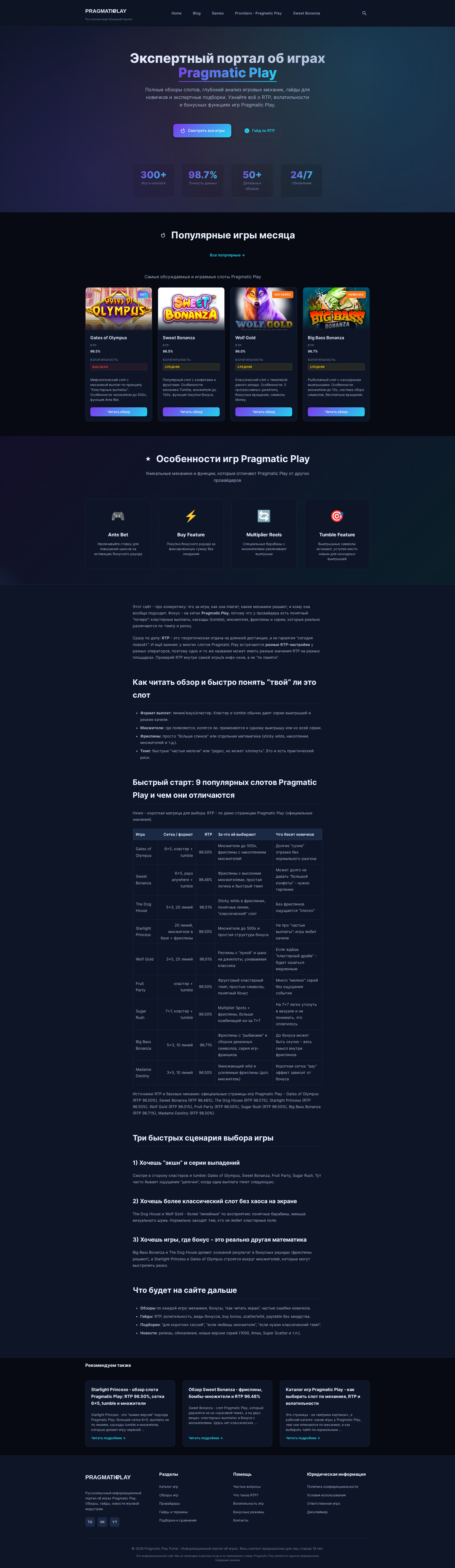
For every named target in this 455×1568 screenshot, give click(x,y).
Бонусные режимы (248, 1512)
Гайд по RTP (263, 130)
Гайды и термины (173, 1512)
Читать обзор (119, 412)
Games (218, 13)
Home (177, 13)
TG (90, 1522)
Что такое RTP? (245, 1495)
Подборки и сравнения (177, 1520)
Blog (196, 13)
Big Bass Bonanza (326, 337)
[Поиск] (364, 13)
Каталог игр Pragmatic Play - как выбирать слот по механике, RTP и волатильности (323, 1396)
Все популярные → (227, 255)
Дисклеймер (317, 1512)
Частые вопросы (247, 1486)
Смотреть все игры (206, 130)
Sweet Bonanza (306, 13)
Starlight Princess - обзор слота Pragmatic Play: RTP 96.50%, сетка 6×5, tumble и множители (127, 1396)
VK (102, 1522)
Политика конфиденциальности (332, 1486)
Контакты (240, 1520)
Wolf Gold (245, 337)
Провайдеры (169, 1503)
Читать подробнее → (108, 1438)
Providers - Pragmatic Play (258, 13)
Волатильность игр (248, 1503)
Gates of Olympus (108, 337)
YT (114, 1522)
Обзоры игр (168, 1495)
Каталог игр (168, 1486)
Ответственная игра (323, 1503)
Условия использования (326, 1495)
